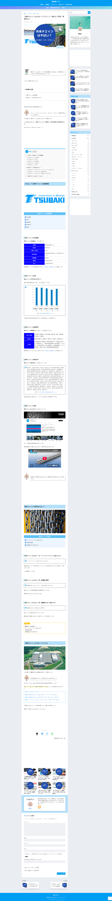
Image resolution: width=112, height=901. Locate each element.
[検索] (89, 12)
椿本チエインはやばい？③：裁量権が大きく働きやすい (40, 173)
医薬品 (80, 161)
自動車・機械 (62, 738)
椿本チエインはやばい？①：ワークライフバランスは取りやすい (41, 169)
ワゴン (80, 182)
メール (26, 843)
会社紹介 (42, 4)
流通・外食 (80, 140)
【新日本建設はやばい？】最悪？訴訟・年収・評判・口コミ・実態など (43, 697)
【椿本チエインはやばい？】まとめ (34, 176)
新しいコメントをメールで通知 (32, 867)
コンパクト (80, 173)
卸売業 (80, 163)
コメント (26, 822)
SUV (80, 189)
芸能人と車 (61, 4)
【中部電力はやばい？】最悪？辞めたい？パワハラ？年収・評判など (42, 694)
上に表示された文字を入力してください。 (33, 859)
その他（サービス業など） (80, 168)
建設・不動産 (80, 145)
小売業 (80, 166)
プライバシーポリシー (62, 897)
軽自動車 (80, 177)
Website (39, 808)
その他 (80, 175)
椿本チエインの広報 (32, 164)
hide (34, 151)
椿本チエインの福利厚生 (33, 161)
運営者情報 (48, 897)
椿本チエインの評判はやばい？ (33, 167)
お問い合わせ (54, 897)
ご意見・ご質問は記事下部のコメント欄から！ (56, 7)
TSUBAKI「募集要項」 (50, 350)
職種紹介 (47, 4)
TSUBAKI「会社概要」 (49, 266)
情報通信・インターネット (80, 156)
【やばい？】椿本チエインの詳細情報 (34, 155)
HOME (57, 895)
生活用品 (80, 147)
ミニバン (80, 187)
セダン (80, 184)
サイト (25, 848)
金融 (80, 152)
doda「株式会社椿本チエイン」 (47, 313)
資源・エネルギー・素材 (80, 154)
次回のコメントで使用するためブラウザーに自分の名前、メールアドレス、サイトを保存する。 (44, 853)
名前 (25, 837)
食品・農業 (80, 149)
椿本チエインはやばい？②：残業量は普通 (37, 171)
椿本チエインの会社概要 (33, 157)
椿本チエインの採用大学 (33, 162)
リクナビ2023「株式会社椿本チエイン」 (47, 392)
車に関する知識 (68, 4)
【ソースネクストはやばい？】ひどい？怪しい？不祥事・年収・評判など (43, 699)
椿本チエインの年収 (32, 159)
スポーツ (80, 180)
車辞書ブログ (56, 1)
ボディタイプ (54, 4)
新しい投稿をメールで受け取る (32, 870)
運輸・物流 (80, 143)
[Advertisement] (44, 59)
